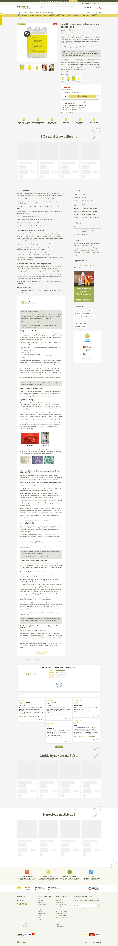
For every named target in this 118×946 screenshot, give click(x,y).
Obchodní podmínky (60, 902)
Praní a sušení (77, 316)
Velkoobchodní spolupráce (61, 911)
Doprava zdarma (41, 12)
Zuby (63, 15)
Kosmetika (24, 15)
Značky (20, 12)
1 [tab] (59, 182)
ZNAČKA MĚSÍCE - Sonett (80, 326)
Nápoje (58, 15)
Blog (88, 15)
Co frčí (18, 15)
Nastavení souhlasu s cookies (62, 917)
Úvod (18, 19)
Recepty (94, 15)
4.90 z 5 (34, 673)
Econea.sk (58, 922)
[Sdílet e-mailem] (72, 113)
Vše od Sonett (41, 652)
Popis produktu (23, 190)
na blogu (45, 618)
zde (40, 311)
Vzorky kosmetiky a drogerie (80, 323)
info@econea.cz (87, 3)
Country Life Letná (78, 310)
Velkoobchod (91, 12)
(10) (73, 33)
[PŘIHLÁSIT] (98, 905)
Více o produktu (64, 71)
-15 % (54, 24)
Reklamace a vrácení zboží (61, 904)
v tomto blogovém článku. (31, 327)
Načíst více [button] (59, 747)
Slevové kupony (59, 921)
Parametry (78, 190)
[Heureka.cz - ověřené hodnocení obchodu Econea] (87, 344)
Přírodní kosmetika (42, 898)
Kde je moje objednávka (60, 908)
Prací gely (77, 313)
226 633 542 (95, 3)
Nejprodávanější (22, 24)
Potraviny (51, 15)
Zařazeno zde (79, 306)
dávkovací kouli (37, 219)
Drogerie (32, 15)
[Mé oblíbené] (88, 8)
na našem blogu (38, 553)
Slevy (26, 12)
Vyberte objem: (64, 74)
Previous (18, 42)
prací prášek (25, 598)
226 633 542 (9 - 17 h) (22, 899)
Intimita (68, 15)
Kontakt (99, 12)
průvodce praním (29, 384)
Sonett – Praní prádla (88, 316)
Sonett (83, 194)
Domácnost (38, 15)
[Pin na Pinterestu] (69, 113)
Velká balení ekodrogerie (80, 320)
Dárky (83, 15)
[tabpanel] (27, 160)
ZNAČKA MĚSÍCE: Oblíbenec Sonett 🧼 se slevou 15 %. (58, 1)
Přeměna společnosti (60, 926)
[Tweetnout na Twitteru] (67, 113)
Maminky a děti (76, 15)
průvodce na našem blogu (27, 316)
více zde (84, 910)
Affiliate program (59, 906)
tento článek (37, 322)
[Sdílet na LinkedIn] (70, 113)
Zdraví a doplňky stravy (43, 904)
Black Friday (40, 921)
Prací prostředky (85, 313)
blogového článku (78, 55)
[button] (97, 96)
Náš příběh (58, 898)
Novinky (32, 12)
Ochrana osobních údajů (61, 913)
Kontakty (57, 924)
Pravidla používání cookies (61, 915)
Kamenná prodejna (60, 910)
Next (55, 42)
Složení (76, 240)
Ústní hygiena (41, 910)
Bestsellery (50, 12)
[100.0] (59, 684)
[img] (22, 700)
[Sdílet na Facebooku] (65, 113)
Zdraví (45, 15)
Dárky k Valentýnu (42, 922)
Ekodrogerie (88, 310)
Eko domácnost (41, 902)
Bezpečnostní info (80, 261)
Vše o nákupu (58, 900)
